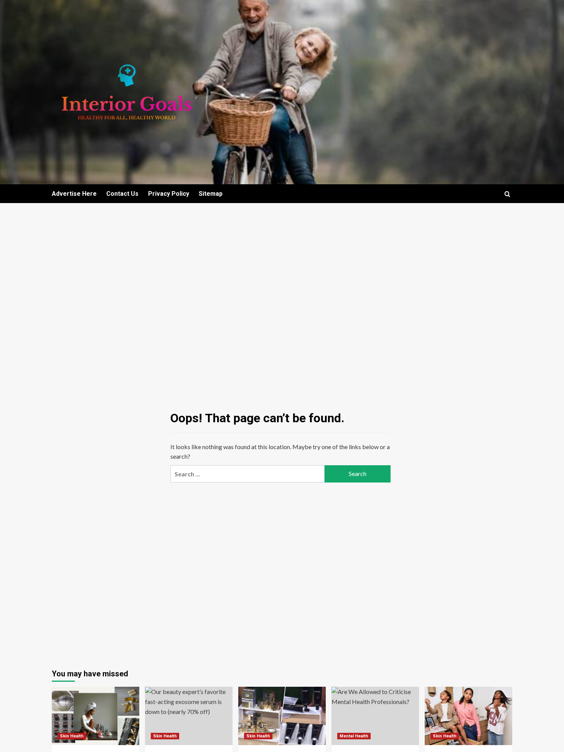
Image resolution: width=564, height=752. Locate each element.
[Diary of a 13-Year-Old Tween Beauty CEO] (468, 716)
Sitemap (211, 193)
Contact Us (122, 193)
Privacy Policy (168, 193)
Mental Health (354, 736)
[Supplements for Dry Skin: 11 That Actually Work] (95, 716)
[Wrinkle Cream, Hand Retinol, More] (282, 716)
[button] (507, 194)
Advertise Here (74, 193)
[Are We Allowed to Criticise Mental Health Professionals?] (375, 716)
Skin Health (72, 736)
